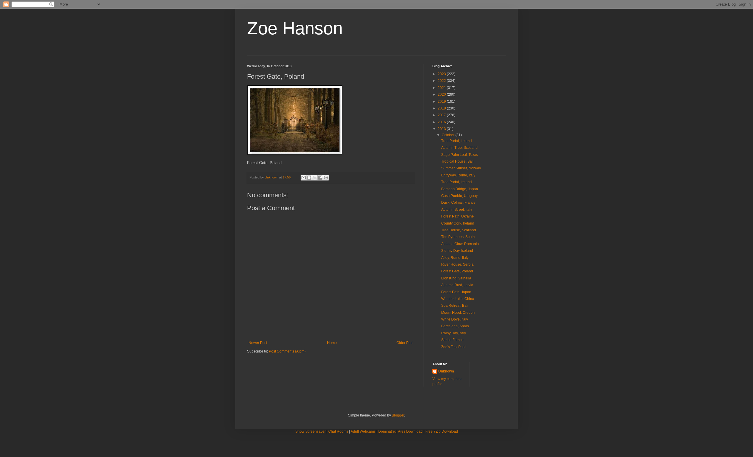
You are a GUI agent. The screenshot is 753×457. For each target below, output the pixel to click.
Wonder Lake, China (457, 299)
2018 (442, 108)
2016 (442, 122)
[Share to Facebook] (320, 178)
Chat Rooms (338, 431)
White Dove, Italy (454, 319)
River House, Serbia (457, 264)
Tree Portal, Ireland (456, 141)
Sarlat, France (452, 340)
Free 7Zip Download (441, 431)
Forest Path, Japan (456, 292)
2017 (442, 115)
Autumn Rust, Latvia (457, 285)
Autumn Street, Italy (456, 210)
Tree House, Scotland (458, 230)
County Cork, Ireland (457, 223)
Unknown (446, 371)
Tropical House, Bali (457, 161)
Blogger (398, 415)
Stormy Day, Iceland (457, 251)
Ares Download (410, 431)
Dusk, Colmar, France (458, 202)
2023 (442, 74)
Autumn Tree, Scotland (459, 148)
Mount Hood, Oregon (458, 313)
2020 (442, 94)
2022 (442, 81)
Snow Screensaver (310, 431)
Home (332, 343)
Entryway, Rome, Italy (458, 175)
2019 (442, 102)
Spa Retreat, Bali (454, 305)
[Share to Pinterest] (326, 178)
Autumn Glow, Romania (460, 244)
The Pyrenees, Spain (458, 237)
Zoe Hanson (295, 28)
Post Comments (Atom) (287, 351)
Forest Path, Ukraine (457, 216)
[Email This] (303, 178)
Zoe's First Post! (453, 347)
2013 (442, 129)
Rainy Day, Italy (453, 333)
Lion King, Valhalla (456, 278)
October (448, 135)
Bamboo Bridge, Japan (459, 189)
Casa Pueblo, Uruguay (459, 196)
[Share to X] (315, 178)
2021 (442, 88)
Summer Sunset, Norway (461, 168)
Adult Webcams (363, 431)
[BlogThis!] (309, 178)
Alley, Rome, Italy (455, 258)
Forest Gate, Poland (457, 271)
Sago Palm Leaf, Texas (459, 155)
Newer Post (258, 343)
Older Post (405, 343)
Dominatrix (387, 431)
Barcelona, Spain (455, 326)
